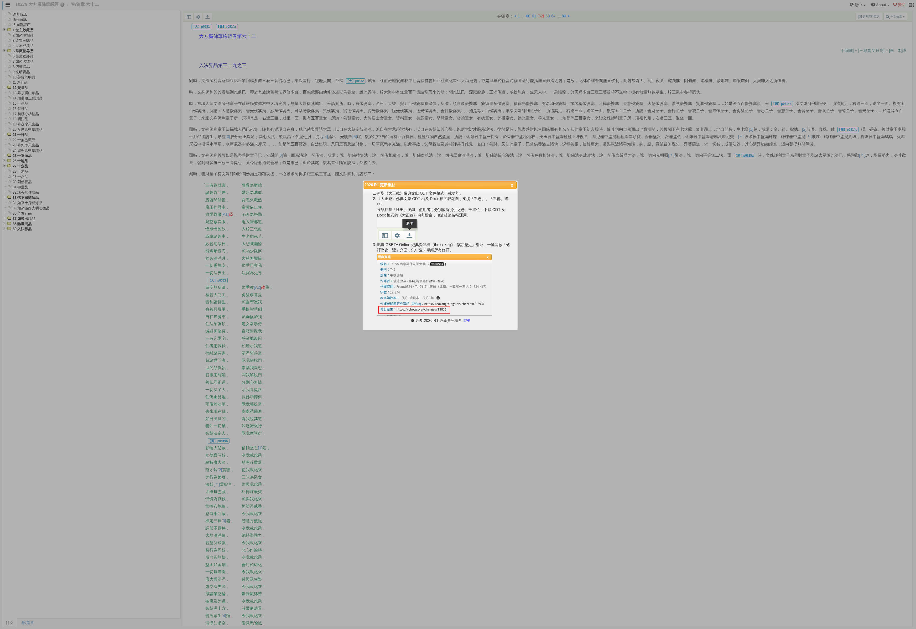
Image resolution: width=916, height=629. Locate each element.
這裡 (466, 321)
